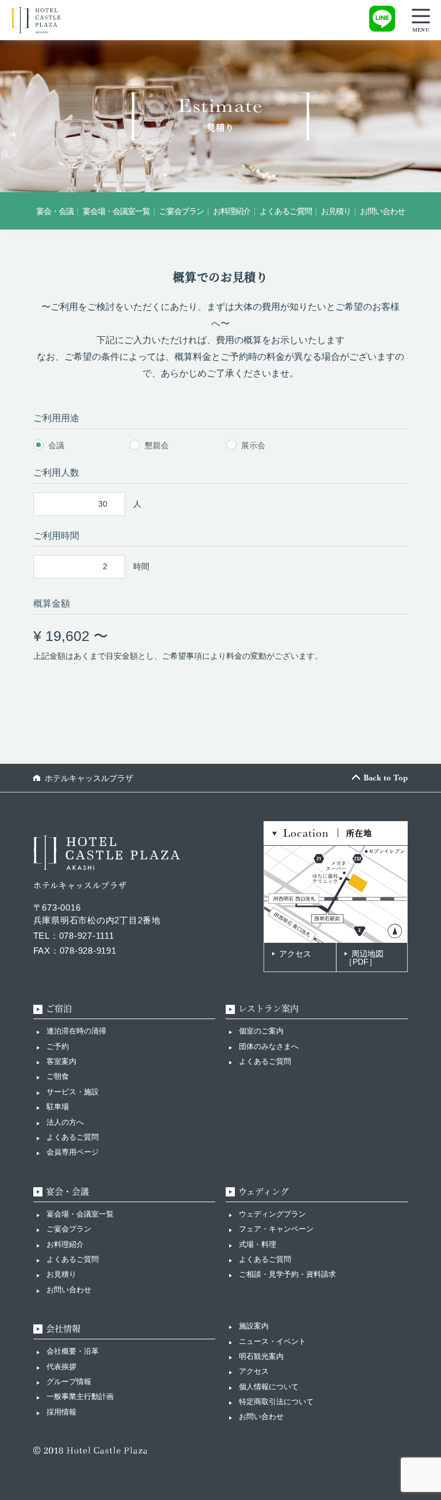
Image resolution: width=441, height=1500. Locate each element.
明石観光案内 (261, 1356)
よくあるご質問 (73, 1137)
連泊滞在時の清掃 (76, 1031)
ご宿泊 (59, 1008)
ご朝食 (58, 1076)
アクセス (295, 953)
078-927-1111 (86, 936)
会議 (56, 445)
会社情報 (63, 1329)
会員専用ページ (73, 1152)
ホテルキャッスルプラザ (89, 778)
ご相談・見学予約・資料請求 (287, 1274)
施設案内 (254, 1326)
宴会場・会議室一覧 (80, 1214)
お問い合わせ (69, 1289)
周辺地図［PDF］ (364, 957)
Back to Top (385, 777)
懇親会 (157, 445)
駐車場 (58, 1106)
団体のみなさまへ (269, 1046)
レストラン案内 (268, 1008)
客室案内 (61, 1061)
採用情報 (61, 1412)
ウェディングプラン (272, 1214)
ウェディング (263, 1192)
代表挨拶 (61, 1366)
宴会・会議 (67, 1192)
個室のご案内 (261, 1031)
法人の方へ (65, 1122)
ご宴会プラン (69, 1229)
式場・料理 (257, 1244)
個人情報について (269, 1386)
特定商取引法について (276, 1401)
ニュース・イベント (272, 1341)
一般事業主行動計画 (80, 1396)
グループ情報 (69, 1381)
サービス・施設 (73, 1091)
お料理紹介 (65, 1244)
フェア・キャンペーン (276, 1229)
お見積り (61, 1274)
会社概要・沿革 (73, 1351)
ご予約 (58, 1046)
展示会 (253, 445)
